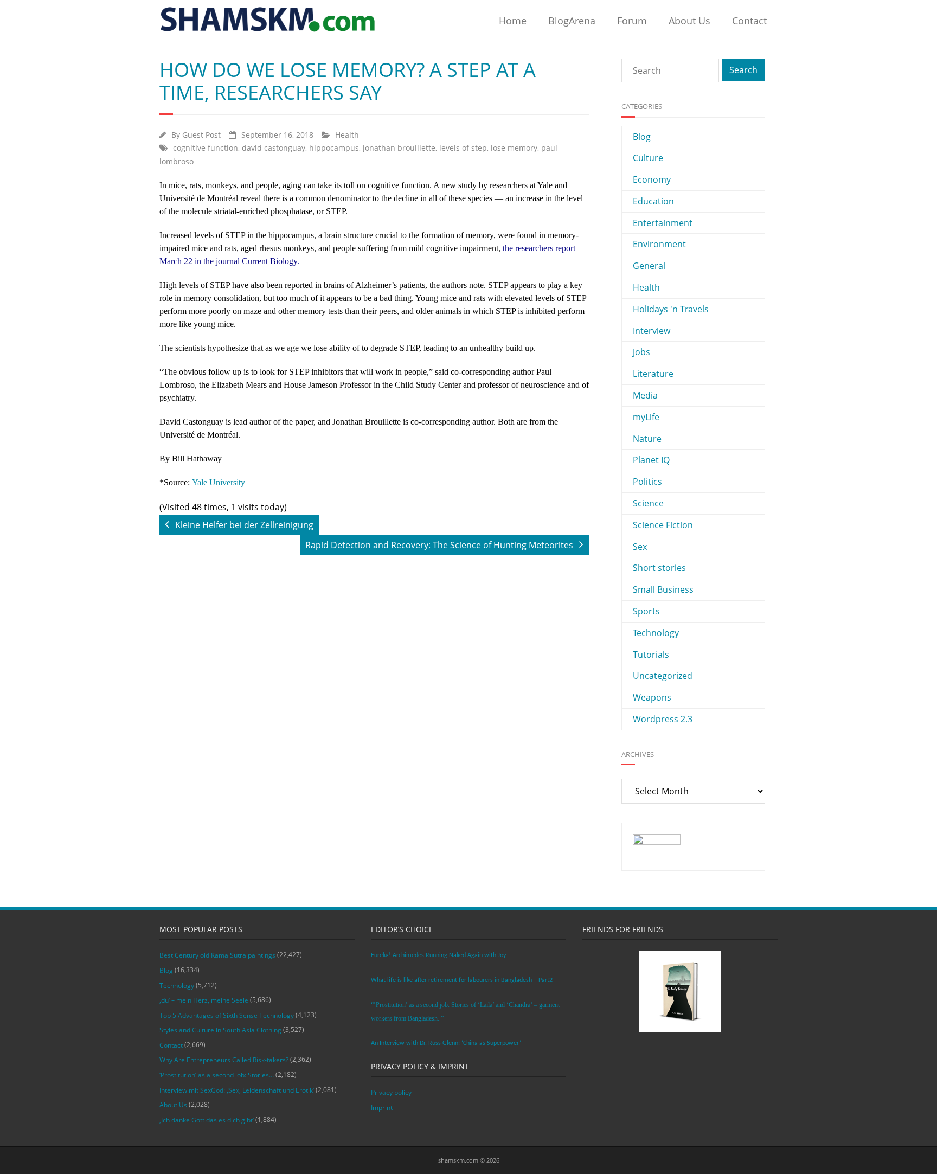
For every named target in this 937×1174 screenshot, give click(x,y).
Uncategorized (662, 676)
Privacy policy (391, 1092)
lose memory (514, 148)
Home (513, 20)
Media (645, 395)
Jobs (641, 352)
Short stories (659, 568)
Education (653, 201)
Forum (632, 20)
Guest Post (201, 135)
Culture (648, 158)
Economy (652, 179)
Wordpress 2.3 (662, 719)
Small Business (663, 589)
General (649, 266)
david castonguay (273, 148)
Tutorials (651, 654)
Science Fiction (663, 525)
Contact (749, 20)
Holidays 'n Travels (671, 309)
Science (648, 503)
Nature (647, 439)
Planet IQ (651, 460)
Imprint (382, 1107)
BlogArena (571, 20)
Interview (651, 331)
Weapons (652, 697)
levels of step (463, 148)
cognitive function (205, 148)
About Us (689, 20)
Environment (659, 244)
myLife (646, 417)
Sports (646, 611)
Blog (642, 137)
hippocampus (334, 148)
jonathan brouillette (399, 148)
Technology (656, 633)
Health (347, 135)
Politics (647, 481)
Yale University (218, 482)
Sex (640, 547)
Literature (653, 374)
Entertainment (662, 223)
